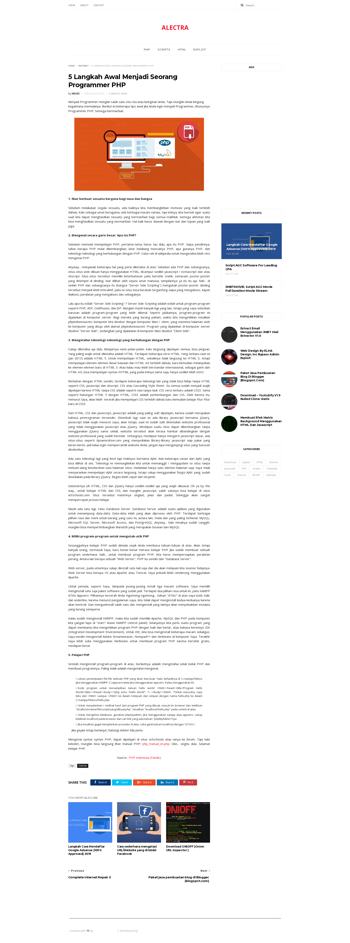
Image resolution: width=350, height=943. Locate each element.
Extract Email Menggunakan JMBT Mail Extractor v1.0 (259, 332)
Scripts (164, 49)
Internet (83, 65)
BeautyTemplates (105, 931)
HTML (182, 49)
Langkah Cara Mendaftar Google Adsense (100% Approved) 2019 (86, 850)
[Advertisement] (251, 138)
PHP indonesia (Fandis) (145, 757)
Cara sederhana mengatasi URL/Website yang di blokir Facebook (137, 850)
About (84, 5)
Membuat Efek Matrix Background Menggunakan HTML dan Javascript (261, 421)
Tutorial (241, 475)
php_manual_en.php (156, 744)
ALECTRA (175, 27)
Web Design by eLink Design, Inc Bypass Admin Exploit (259, 354)
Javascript (229, 468)
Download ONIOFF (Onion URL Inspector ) (185, 848)
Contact (99, 5)
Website (271, 475)
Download (230, 462)
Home (71, 5)
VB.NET (256, 475)
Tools (227, 475)
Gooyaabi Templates (152, 931)
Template (272, 468)
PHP (147, 49)
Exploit (199, 49)
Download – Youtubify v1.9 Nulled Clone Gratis (260, 397)
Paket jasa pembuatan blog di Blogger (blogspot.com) (257, 376)
